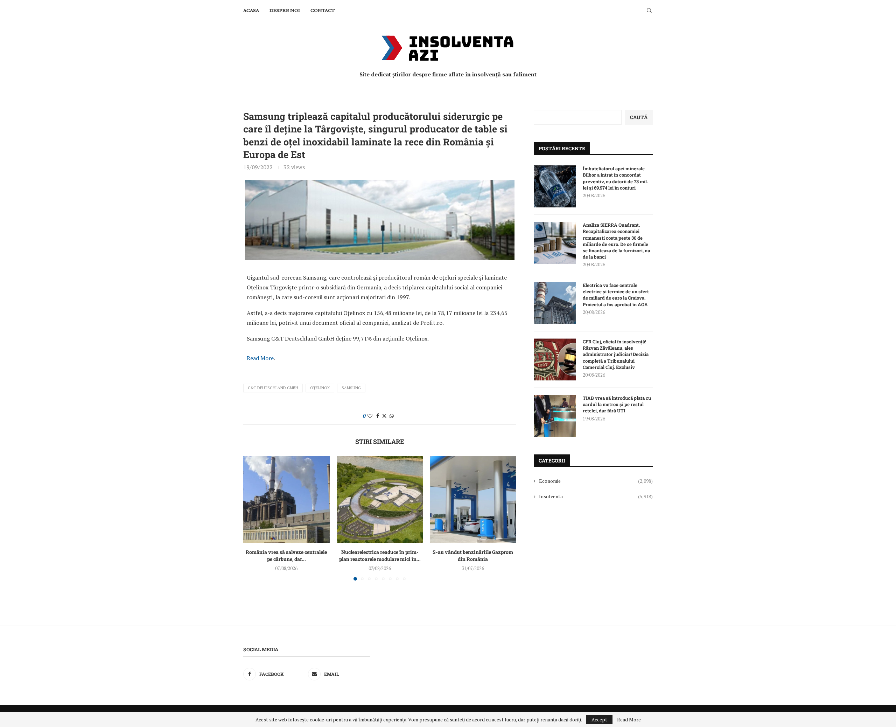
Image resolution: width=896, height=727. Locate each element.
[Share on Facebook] (377, 415)
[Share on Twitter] (384, 415)
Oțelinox (320, 387)
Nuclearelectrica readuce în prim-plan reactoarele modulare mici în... (379, 555)
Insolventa (596, 496)
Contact (322, 10)
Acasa (251, 10)
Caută (639, 117)
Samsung (351, 387)
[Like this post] (370, 415)
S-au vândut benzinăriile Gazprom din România (473, 555)
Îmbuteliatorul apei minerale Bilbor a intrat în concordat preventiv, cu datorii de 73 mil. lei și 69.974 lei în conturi (615, 178)
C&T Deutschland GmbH (273, 387)
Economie (596, 481)
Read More (260, 358)
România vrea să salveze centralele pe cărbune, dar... (286, 555)
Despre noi (285, 10)
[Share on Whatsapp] (392, 415)
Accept (599, 719)
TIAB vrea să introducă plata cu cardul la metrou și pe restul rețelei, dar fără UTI (617, 404)
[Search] (649, 10)
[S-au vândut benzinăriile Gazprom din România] (473, 499)
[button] (253, 518)
